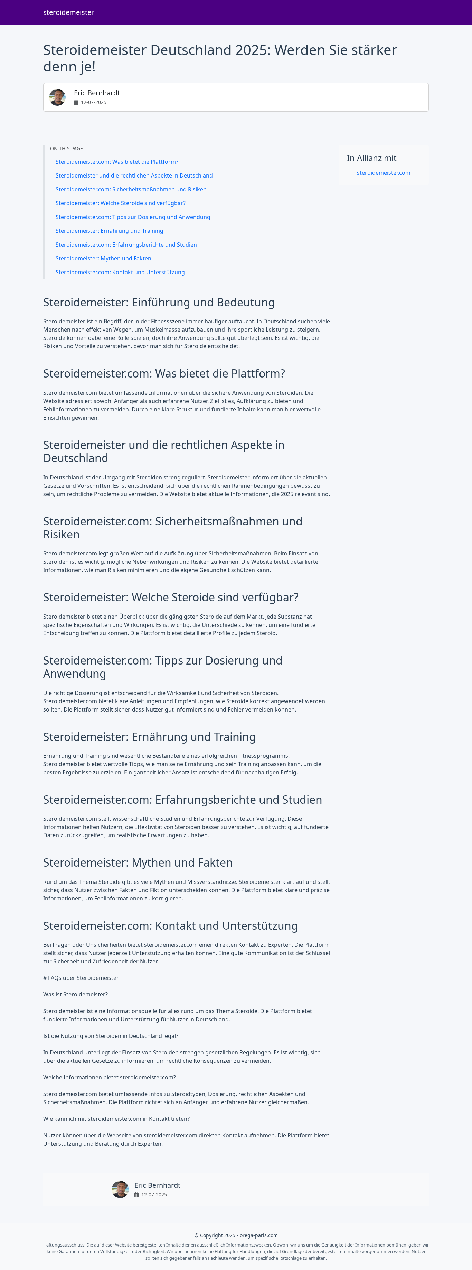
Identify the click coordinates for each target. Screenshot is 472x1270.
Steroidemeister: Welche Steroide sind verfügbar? (121, 203)
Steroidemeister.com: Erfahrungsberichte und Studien (126, 244)
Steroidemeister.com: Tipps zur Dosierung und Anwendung (133, 217)
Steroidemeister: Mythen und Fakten (103, 258)
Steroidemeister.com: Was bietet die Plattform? (117, 161)
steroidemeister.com (383, 172)
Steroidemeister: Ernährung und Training (109, 231)
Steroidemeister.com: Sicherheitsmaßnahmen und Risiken (131, 189)
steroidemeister (68, 12)
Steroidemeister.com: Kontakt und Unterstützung (120, 272)
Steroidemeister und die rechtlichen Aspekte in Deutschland (134, 175)
